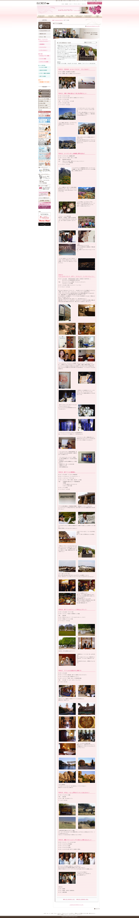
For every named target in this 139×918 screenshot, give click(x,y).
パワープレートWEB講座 (44, 148)
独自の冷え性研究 (44, 70)
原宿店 (44, 96)
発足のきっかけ (44, 34)
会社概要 (44, 200)
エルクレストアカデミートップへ (93, 26)
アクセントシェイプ (44, 220)
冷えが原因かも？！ (44, 155)
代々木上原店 (44, 93)
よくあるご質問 (44, 103)
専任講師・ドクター (44, 82)
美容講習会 (44, 44)
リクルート (66, 914)
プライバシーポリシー (72, 914)
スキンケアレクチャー (44, 41)
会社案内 (62, 914)
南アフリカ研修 (44, 76)
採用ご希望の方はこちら (44, 203)
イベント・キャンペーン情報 (44, 105)
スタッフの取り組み (44, 183)
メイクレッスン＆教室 (44, 62)
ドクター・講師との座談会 (44, 73)
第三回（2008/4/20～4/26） (83, 899)
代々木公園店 (44, 90)
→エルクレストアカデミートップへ (76, 904)
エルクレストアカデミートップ (44, 31)
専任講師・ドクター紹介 (44, 101)
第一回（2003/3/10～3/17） (69, 899)
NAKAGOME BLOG (44, 193)
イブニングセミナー (44, 50)
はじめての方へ (41, 16)
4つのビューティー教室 (44, 56)
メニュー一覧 (44, 37)
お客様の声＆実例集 (60, 16)
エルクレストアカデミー (88, 16)
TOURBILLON (44, 217)
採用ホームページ (44, 207)
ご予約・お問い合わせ (44, 108)
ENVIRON (44, 214)
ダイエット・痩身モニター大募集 (44, 120)
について (44, 169)
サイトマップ (79, 914)
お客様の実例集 (44, 162)
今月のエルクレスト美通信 (44, 188)
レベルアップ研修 (44, 67)
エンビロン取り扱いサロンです (94, 3)
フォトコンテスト (44, 47)
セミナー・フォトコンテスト (44, 180)
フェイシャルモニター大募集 (44, 114)
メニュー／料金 (69, 16)
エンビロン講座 (44, 59)
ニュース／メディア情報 (44, 99)
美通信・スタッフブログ (97, 16)
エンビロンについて (78, 16)
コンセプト (50, 16)
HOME (53, 20)
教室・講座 (44, 181)
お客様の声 (44, 127)
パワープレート (44, 141)
